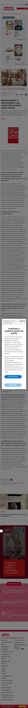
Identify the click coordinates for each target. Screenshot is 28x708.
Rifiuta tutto (13, 385)
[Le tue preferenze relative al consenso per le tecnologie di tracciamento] (1, 531)
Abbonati (22, 321)
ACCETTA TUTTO (13, 376)
